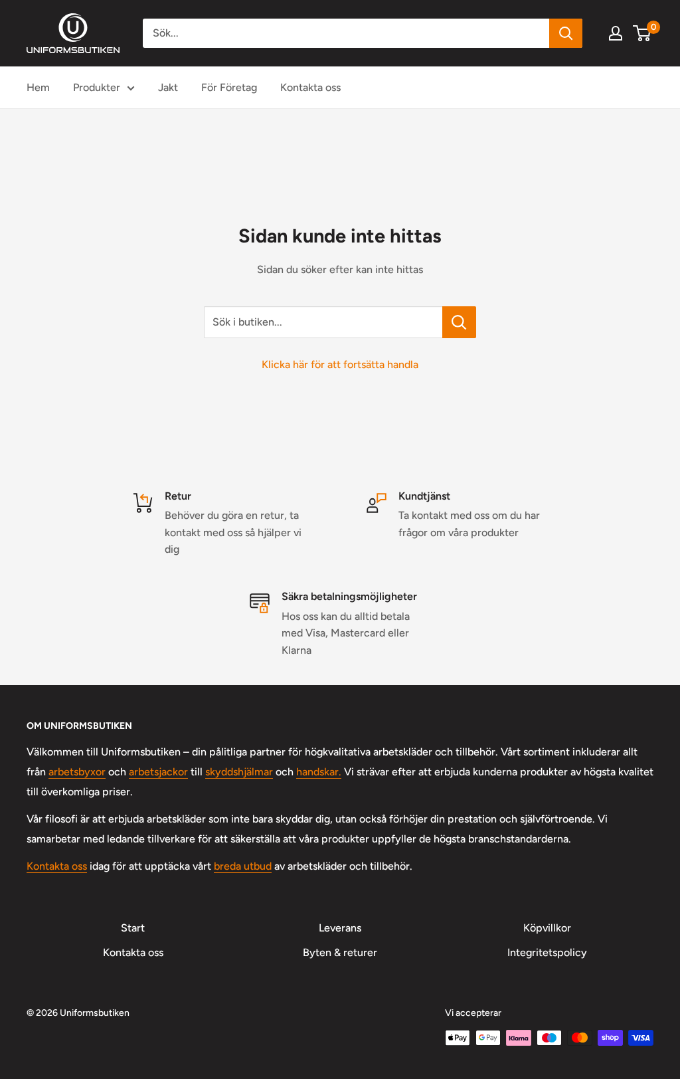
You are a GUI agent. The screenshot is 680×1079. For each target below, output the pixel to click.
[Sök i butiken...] (459, 322)
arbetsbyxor (77, 771)
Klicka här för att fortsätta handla (340, 364)
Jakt (168, 87)
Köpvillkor (547, 928)
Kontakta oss (310, 87)
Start (133, 928)
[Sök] (565, 33)
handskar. (318, 771)
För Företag (229, 87)
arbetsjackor (158, 771)
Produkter (96, 87)
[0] (642, 33)
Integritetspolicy (547, 952)
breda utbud (243, 866)
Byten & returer (340, 952)
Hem (38, 87)
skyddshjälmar (239, 771)
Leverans (340, 928)
